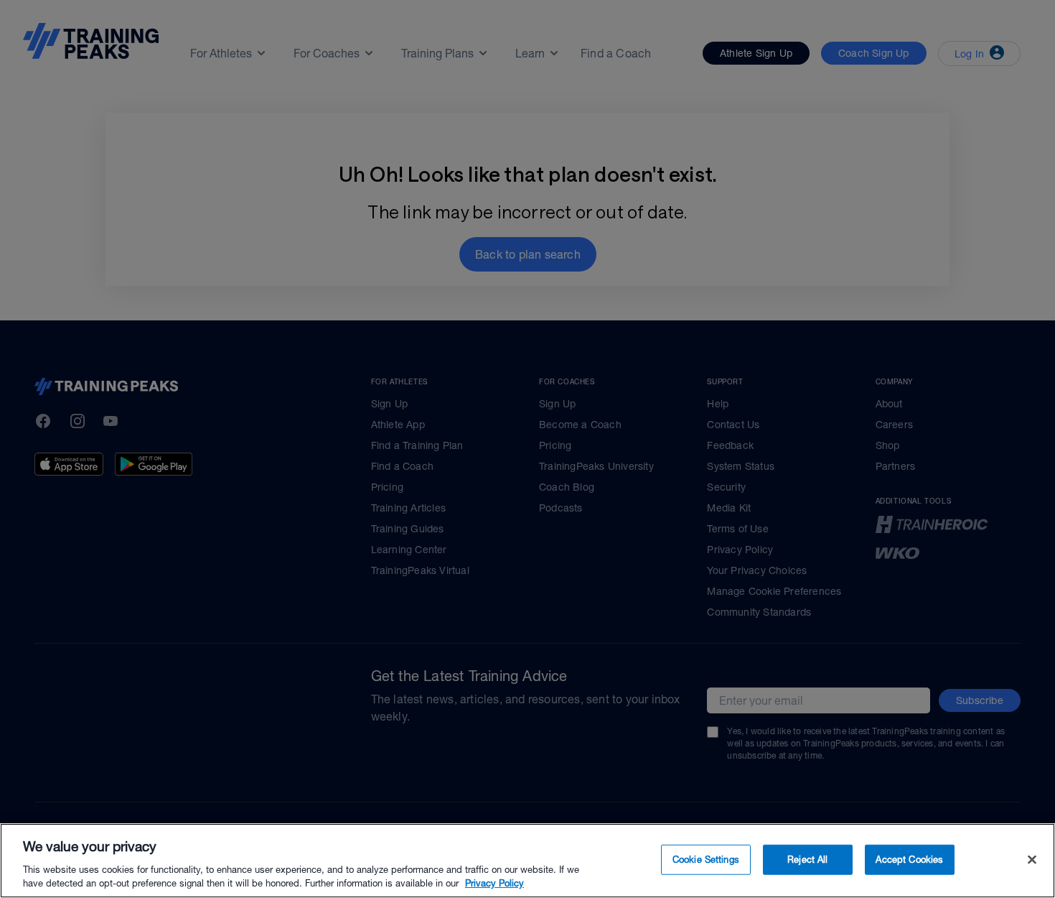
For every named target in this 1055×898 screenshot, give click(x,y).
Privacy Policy (494, 883)
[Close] (1032, 860)
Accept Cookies (909, 859)
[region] (527, 860)
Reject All (807, 859)
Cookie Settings (705, 859)
